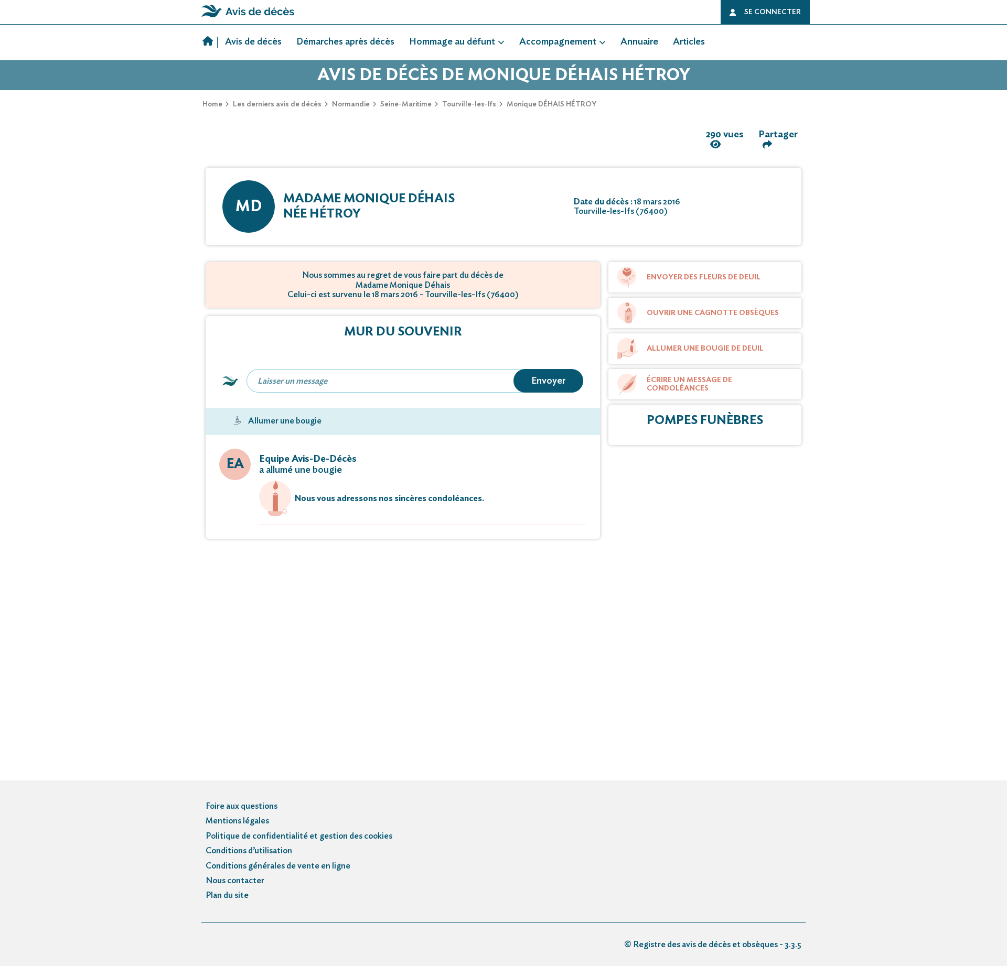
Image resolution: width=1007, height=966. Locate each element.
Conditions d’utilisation (249, 850)
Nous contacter (235, 880)
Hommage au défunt (452, 42)
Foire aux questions (241, 806)
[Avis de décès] (210, 42)
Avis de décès (253, 42)
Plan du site (227, 895)
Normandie (351, 104)
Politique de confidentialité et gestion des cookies (299, 836)
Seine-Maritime (406, 104)
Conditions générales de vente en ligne (278, 866)
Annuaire (639, 42)
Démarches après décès (345, 42)
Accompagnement (557, 42)
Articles (689, 42)
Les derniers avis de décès (277, 104)
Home (212, 104)
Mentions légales (237, 821)
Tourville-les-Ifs (469, 104)
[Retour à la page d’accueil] (247, 17)
